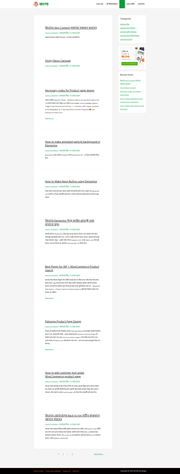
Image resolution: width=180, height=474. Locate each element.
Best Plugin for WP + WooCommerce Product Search (72, 269)
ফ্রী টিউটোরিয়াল (112, 4)
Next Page (99, 454)
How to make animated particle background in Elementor (72, 144)
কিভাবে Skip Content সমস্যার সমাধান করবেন (71, 28)
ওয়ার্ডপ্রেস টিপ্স (64, 33)
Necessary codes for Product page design (69, 90)
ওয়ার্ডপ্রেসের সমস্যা (126, 39)
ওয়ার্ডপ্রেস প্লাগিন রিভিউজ (128, 32)
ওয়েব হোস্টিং (131, 4)
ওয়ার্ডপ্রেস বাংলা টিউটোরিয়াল (130, 36)
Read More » (49, 118)
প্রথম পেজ (99, 4)
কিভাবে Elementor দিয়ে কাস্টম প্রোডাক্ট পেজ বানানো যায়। (69, 223)
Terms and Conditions (53, 471)
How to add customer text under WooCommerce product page (64, 375)
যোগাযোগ (141, 4)
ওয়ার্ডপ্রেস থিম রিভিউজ (127, 28)
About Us (75, 471)
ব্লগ (122, 4)
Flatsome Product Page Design (63, 321)
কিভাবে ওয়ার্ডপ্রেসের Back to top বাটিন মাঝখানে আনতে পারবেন (72, 417)
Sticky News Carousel (58, 61)
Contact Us (66, 471)
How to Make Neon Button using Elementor (71, 181)
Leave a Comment (51, 33)
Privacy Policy (39, 471)
